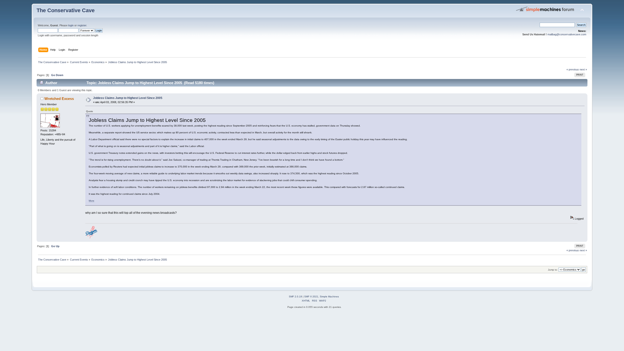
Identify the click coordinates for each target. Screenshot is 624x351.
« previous (572, 69)
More (91, 200)
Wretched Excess (59, 99)
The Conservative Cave (66, 10)
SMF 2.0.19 (295, 296)
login (71, 25)
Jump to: (553, 269)
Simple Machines (329, 296)
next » (583, 69)
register (82, 25)
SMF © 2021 (311, 296)
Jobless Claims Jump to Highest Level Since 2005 (127, 98)
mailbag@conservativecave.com (566, 34)
